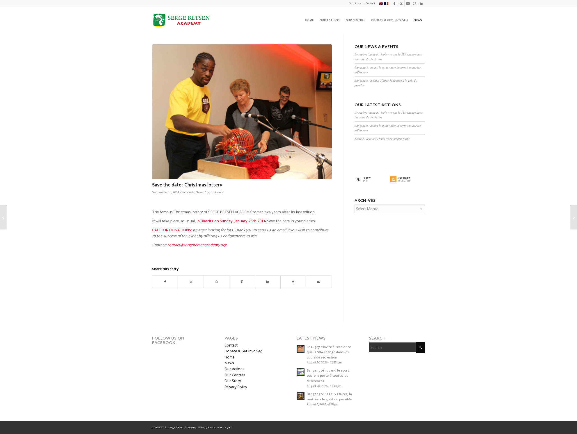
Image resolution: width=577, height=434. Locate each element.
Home (229, 357)
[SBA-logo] (182, 20)
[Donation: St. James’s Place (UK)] (3, 217)
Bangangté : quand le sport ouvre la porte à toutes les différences (328, 375)
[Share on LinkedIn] (267, 282)
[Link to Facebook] (394, 3)
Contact (370, 3)
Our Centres (234, 374)
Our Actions (234, 368)
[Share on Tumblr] (293, 282)
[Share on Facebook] (165, 282)
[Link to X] (401, 3)
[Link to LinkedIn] (421, 3)
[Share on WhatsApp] (216, 282)
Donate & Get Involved (243, 351)
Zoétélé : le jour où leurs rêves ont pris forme (382, 138)
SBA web (217, 192)
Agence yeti (224, 427)
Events (190, 192)
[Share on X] (191, 282)
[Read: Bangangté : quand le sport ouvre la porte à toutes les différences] (301, 372)
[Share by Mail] (319, 282)
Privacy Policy (235, 386)
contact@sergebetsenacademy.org (197, 244)
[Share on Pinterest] (242, 282)
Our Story (355, 3)
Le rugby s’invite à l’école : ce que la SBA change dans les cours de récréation (329, 352)
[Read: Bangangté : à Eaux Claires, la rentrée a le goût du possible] (301, 396)
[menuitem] (355, 3)
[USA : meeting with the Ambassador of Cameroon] (573, 217)
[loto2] (242, 111)
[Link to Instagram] (414, 3)
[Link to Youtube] (408, 3)
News (200, 192)
